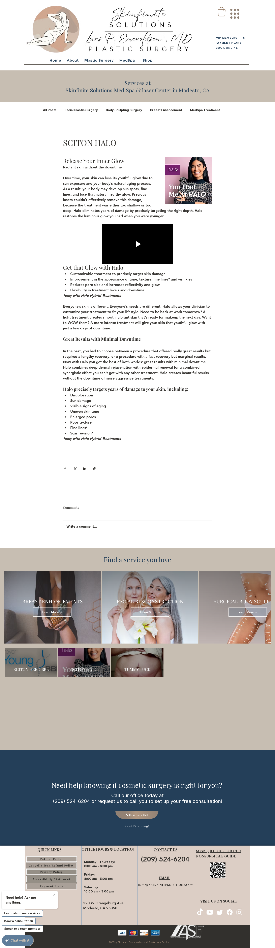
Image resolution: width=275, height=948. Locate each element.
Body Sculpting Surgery (124, 110)
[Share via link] (94, 468)
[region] (235, 12)
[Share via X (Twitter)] (75, 468)
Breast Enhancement (166, 110)
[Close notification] (54, 895)
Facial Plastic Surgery (81, 110)
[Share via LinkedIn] (85, 468)
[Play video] (137, 244)
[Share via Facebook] (65, 468)
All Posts (50, 110)
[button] (221, 11)
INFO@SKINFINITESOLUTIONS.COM (166, 885)
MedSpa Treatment (205, 110)
